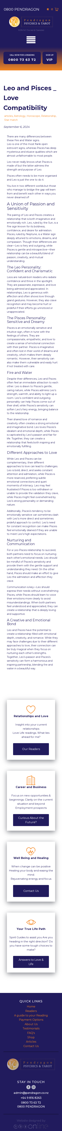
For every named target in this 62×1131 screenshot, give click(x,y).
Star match (11, 119)
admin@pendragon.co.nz (31, 1093)
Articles (31, 1041)
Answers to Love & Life (31, 962)
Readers (31, 1011)
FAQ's (31, 1033)
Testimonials (31, 1028)
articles (8, 116)
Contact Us (31, 891)
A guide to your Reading (31, 1015)
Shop (31, 1037)
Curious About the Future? (31, 820)
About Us (31, 1024)
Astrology (19, 116)
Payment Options (31, 1019)
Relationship (48, 116)
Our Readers (31, 749)
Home (31, 1006)
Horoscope (33, 116)
